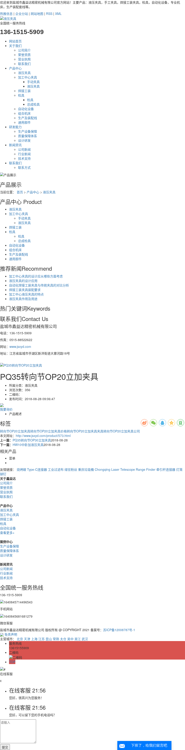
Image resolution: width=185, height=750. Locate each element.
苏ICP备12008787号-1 (119, 630)
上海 (34, 639)
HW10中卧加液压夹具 (28, 444)
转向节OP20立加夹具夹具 (85, 431)
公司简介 (24, 50)
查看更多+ (7, 532)
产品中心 (15, 68)
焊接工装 (24, 90)
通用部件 (24, 122)
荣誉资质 (24, 54)
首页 (20, 192)
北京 (20, 639)
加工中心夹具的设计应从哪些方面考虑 (36, 276)
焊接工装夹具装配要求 (25, 289)
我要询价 (6, 409)
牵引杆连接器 (165, 469)
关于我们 (15, 45)
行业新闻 (24, 154)
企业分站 (21, 13)
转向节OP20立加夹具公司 (121, 431)
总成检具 (33, 104)
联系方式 (24, 167)
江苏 (41, 639)
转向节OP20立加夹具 (15, 431)
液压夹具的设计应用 (23, 280)
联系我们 (24, 63)
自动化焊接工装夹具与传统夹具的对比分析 (39, 285)
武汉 (85, 639)
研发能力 (15, 127)
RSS (49, 13)
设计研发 (24, 140)
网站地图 (37, 13)
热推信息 (6, 13)
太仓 (63, 639)
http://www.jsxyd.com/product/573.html (43, 435)
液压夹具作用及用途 (23, 298)
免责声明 (11, 634)
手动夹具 (33, 81)
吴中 (70, 639)
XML (58, 13)
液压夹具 (24, 72)
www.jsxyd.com (20, 346)
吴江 (77, 639)
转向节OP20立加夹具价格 (48, 431)
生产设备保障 (27, 131)
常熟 (56, 639)
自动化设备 (26, 108)
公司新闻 (24, 149)
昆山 (49, 639)
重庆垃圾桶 (86, 469)
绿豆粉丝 (71, 469)
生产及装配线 (27, 117)
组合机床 (24, 113)
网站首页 (15, 41)
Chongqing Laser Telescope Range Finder (125, 469)
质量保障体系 (27, 136)
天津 (27, 639)
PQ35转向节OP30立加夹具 (32, 440)
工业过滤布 (56, 469)
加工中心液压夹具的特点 (26, 294)
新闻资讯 (15, 145)
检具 (21, 95)
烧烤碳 (21, 469)
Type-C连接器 (37, 469)
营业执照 (24, 59)
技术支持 (24, 158)
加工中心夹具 (27, 77)
